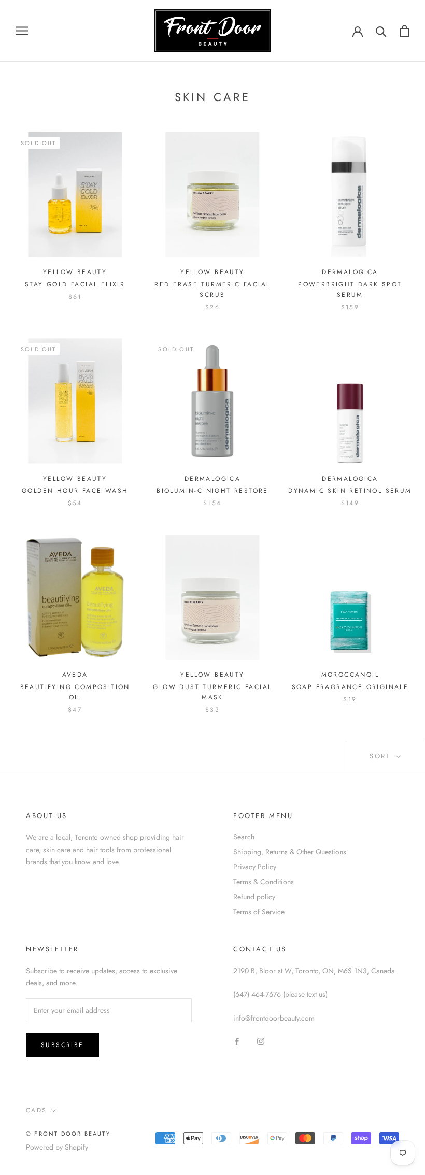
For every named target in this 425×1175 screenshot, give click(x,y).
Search (243, 837)
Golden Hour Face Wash (75, 490)
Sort (382, 756)
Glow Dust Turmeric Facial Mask (212, 692)
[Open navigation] (22, 30)
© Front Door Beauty (68, 1133)
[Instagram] (260, 1041)
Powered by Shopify (57, 1147)
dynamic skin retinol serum (350, 490)
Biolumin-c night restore (212, 490)
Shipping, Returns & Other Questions (289, 852)
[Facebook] (236, 1041)
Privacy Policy (254, 867)
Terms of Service (259, 912)
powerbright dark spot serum (350, 289)
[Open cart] (404, 31)
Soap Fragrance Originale (350, 687)
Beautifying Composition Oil (75, 692)
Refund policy (254, 897)
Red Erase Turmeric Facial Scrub (212, 289)
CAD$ (36, 1110)
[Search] (381, 30)
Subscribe (62, 1045)
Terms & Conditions (263, 882)
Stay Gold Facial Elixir (75, 284)
